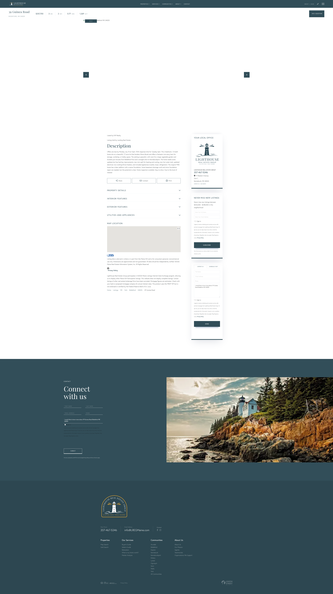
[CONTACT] (316, 13)
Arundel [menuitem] (153, 545)
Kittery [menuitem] (153, 558)
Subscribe (207, 245)
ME (121, 290)
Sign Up (306, 4)
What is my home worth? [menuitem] (130, 553)
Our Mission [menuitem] (179, 547)
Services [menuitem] (155, 4)
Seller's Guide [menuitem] (126, 547)
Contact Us (197, 183)
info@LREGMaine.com (136, 530)
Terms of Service (199, 335)
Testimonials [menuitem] (179, 553)
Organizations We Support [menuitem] (183, 555)
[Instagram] (160, 530)
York (125, 290)
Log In (312, 4)
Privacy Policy (113, 270)
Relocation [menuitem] (125, 550)
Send (207, 324)
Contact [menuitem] (187, 4)
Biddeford (132, 290)
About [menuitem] (177, 4)
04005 (140, 290)
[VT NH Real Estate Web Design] (226, 583)
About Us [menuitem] (178, 545)
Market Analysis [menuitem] (127, 555)
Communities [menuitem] (167, 4)
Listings (115, 290)
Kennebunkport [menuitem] (156, 555)
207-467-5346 (201, 172)
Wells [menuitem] (152, 569)
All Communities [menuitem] (156, 574)
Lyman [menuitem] (153, 561)
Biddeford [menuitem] (154, 547)
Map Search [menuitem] (104, 545)
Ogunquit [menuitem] (154, 563)
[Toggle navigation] (323, 4)
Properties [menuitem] (144, 4)
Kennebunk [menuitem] (154, 553)
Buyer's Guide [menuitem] (126, 545)
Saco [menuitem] (152, 566)
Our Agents (203, 183)
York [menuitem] (152, 571)
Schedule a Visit (213, 266)
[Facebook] (157, 530)
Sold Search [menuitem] (104, 547)
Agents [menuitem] (177, 550)
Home (109, 290)
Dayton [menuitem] (153, 550)
